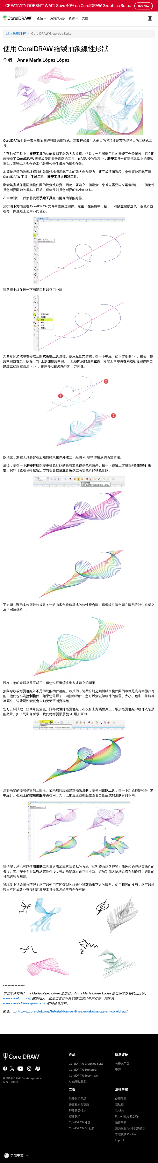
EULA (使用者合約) (127, 1116)
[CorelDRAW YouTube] (20, 1068)
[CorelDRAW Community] (37, 1068)
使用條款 (121, 1098)
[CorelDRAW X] (12, 1068)
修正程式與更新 (79, 1104)
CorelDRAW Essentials (83, 1075)
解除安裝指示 (77, 1110)
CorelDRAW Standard (82, 1069)
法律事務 (121, 1122)
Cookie (119, 1110)
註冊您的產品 (77, 1098)
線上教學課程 (16, 33)
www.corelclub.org (17, 998)
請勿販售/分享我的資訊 (130, 1128)
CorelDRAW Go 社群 (82, 1128)
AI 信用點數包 (77, 1081)
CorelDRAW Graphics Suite (86, 1063)
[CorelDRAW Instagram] (29, 1068)
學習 (118, 1069)
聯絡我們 (74, 1116)
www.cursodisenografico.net (24, 1003)
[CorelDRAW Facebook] (5, 1068)
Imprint (119, 1140)
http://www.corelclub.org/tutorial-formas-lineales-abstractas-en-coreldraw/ (69, 1011)
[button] (41, 18)
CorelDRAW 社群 (79, 1122)
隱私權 (119, 1104)
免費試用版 (122, 1063)
